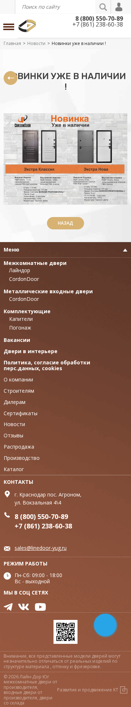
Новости (36, 43)
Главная (12, 43)
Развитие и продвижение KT (87, 690)
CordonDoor (24, 278)
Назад (65, 223)
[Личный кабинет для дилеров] (119, 7)
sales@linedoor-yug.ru (41, 547)
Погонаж (20, 327)
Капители (21, 318)
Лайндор (19, 270)
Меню (11, 249)
